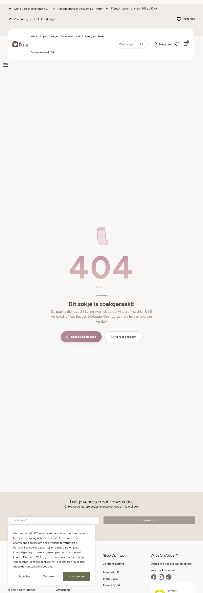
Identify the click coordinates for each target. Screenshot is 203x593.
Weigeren (49, 576)
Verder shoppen (126, 336)
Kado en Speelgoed (86, 36)
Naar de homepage (83, 336)
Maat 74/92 (111, 579)
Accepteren (76, 576)
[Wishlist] (176, 44)
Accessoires (67, 36)
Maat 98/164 (111, 585)
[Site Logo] (20, 44)
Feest (101, 36)
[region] (51, 555)
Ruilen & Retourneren (21, 590)
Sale (53, 52)
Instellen (24, 576)
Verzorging (63, 590)
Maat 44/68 (111, 572)
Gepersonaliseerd (40, 52)
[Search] (141, 44)
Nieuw (34, 36)
